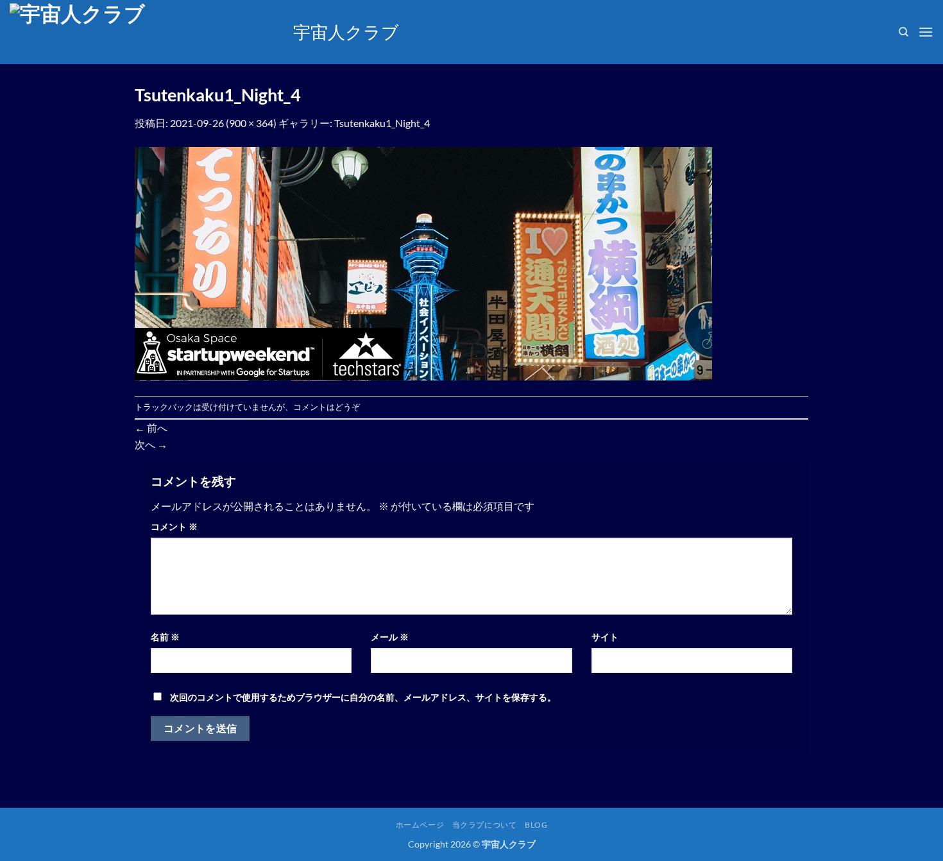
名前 (165, 636)
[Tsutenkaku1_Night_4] (423, 262)
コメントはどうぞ (326, 407)
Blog (536, 825)
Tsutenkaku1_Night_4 (382, 123)
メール (390, 636)
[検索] (903, 32)
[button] (925, 31)
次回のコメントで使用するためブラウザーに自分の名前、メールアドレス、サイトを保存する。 (363, 697)
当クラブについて (484, 825)
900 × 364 (251, 123)
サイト (604, 636)
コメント (174, 526)
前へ (151, 428)
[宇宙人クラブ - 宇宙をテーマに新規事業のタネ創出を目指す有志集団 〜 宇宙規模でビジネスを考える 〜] (142, 32)
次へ (151, 444)
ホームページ (420, 825)
